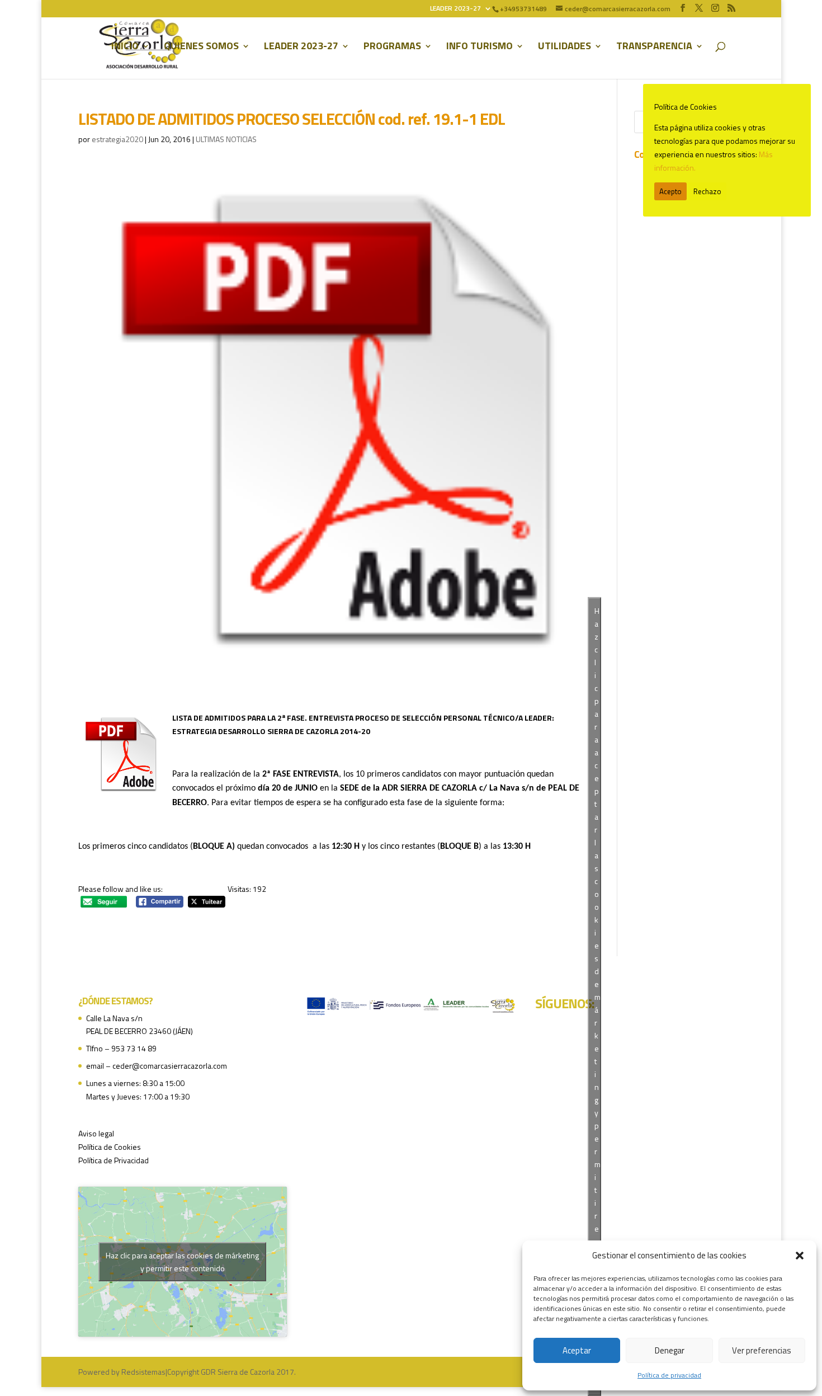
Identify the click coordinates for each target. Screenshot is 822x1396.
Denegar (669, 1350)
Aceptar (577, 1350)
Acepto (670, 191)
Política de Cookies (109, 1147)
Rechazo (707, 191)
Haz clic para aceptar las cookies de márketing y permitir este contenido (182, 1261)
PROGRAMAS (392, 47)
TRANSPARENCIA (654, 47)
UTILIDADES (564, 47)
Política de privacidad (669, 1375)
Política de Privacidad (113, 1160)
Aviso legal (96, 1133)
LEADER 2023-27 (455, 9)
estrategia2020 (117, 139)
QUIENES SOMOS (201, 47)
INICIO (125, 47)
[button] (799, 1255)
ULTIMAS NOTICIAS (226, 139)
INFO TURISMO (479, 47)
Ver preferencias (761, 1350)
